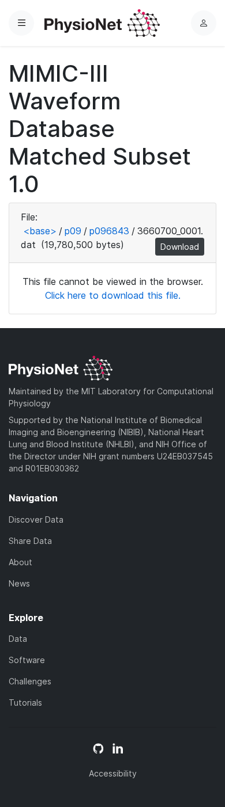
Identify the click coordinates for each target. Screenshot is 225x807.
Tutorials (25, 702)
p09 (73, 231)
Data (18, 639)
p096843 (109, 231)
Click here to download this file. (113, 295)
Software (27, 660)
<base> (40, 231)
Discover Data (36, 519)
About (20, 562)
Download (179, 247)
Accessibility (113, 773)
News (19, 583)
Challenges (30, 681)
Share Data (30, 541)
